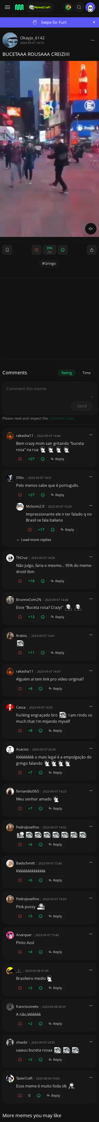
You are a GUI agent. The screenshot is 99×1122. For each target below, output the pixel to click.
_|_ (18, 970)
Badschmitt (25, 863)
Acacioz (22, 749)
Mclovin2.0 (35, 506)
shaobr (22, 1042)
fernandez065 (27, 791)
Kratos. (22, 635)
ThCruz (22, 557)
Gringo (50, 263)
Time (86, 372)
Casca (20, 707)
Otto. (20, 477)
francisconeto (27, 1006)
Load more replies (36, 539)
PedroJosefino (27, 827)
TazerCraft (24, 1078)
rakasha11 (24, 435)
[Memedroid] (19, 7)
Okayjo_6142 (32, 38)
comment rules (61, 418)
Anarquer (24, 934)
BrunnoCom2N (28, 599)
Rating (67, 372)
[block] (93, 40)
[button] (79, 7)
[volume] (91, 229)
